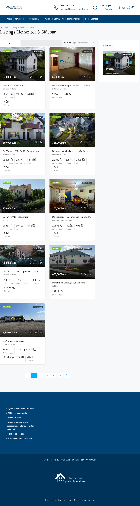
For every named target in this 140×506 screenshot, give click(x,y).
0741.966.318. (68, 6)
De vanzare (19, 19)
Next (130, 62)
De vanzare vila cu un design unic (21, 151)
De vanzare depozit (13, 340)
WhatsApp (65, 460)
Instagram (79, 460)
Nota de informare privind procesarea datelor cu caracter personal (20, 425)
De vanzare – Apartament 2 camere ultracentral (78, 85)
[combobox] (83, 43)
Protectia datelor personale (20, 438)
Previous (107, 62)
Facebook (51, 460)
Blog (87, 19)
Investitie (87, 117)
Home (5, 28)
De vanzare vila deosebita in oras (70, 151)
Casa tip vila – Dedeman (15, 216)
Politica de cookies (16, 434)
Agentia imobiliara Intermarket (21, 408)
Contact (94, 19)
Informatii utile (14, 418)
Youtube (92, 460)
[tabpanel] (119, 63)
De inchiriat (34, 19)
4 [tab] (124, 77)
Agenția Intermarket (71, 19)
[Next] (67, 375)
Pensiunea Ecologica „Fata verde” (69, 282)
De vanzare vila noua (14, 85)
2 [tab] (116, 77)
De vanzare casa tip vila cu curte (21, 271)
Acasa (9, 19)
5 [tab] (128, 77)
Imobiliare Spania (52, 19)
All (10, 44)
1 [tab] (112, 77)
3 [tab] (120, 77)
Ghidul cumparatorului (17, 413)
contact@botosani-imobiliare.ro (74, 9)
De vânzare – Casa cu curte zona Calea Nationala (78, 216)
